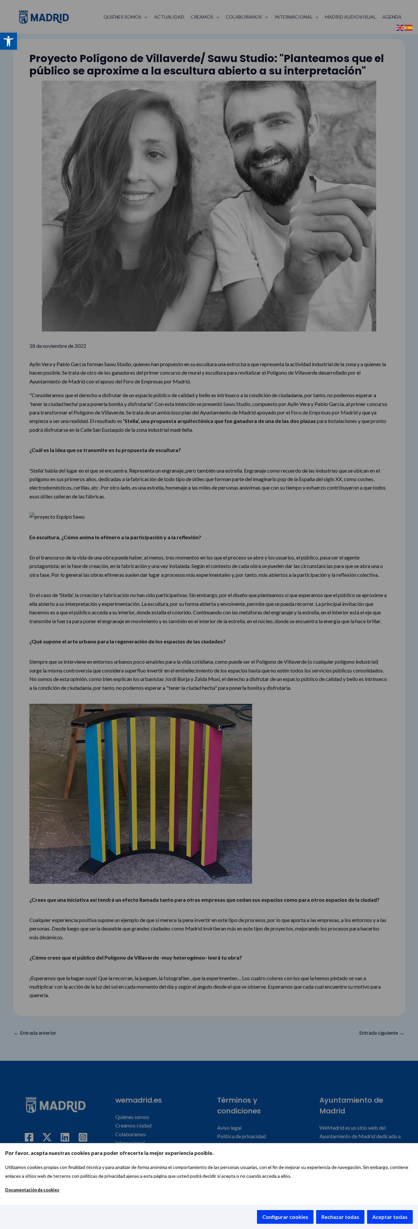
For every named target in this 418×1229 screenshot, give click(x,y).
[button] (8, 41)
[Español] (409, 27)
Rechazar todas (340, 1217)
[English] (400, 27)
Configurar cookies (285, 1217)
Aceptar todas (390, 1217)
